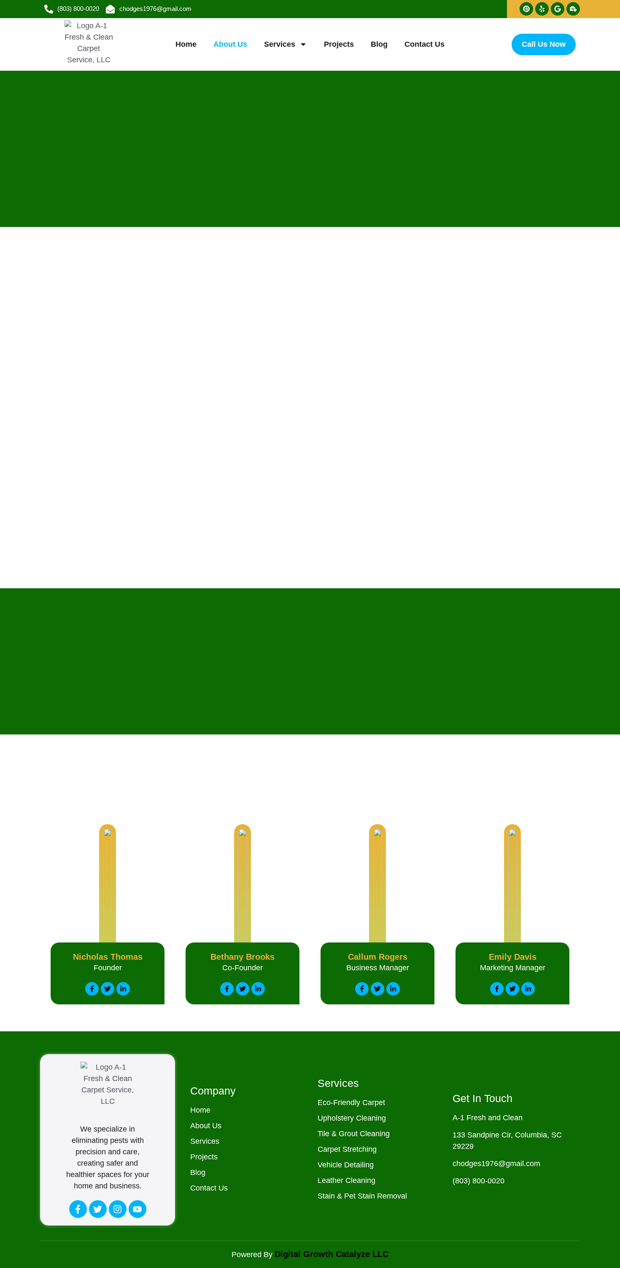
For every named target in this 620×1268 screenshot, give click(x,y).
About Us (230, 44)
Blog (379, 44)
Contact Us (424, 44)
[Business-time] (573, 9)
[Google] (557, 9)
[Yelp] (542, 9)
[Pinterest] (526, 9)
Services (279, 44)
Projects (339, 44)
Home (186, 44)
